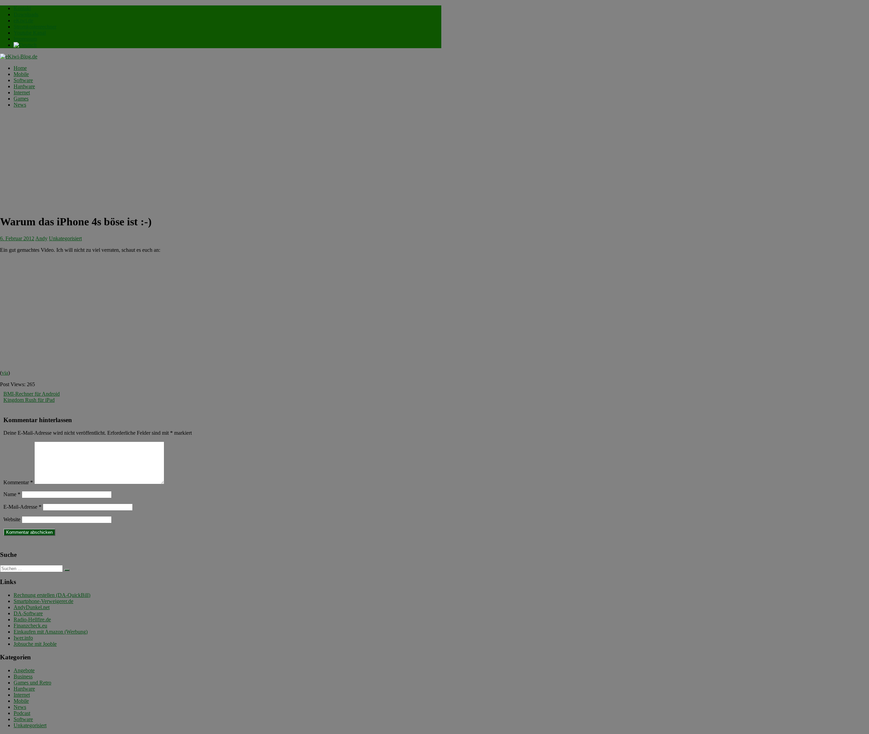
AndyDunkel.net (32, 607)
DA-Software (28, 613)
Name (11, 494)
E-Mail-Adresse (22, 507)
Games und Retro (32, 682)
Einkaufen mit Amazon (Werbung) (51, 632)
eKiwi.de (23, 20)
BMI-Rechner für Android (31, 394)
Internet (22, 92)
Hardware (24, 86)
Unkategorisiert (65, 238)
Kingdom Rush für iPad (29, 400)
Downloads (26, 14)
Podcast (22, 713)
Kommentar (18, 482)
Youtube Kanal (30, 33)
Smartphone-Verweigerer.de (43, 601)
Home (20, 68)
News (20, 105)
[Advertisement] (220, 160)
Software (23, 80)
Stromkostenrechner (35, 27)
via (5, 373)
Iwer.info (23, 638)
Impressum (25, 39)
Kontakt (22, 8)
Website (11, 519)
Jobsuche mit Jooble (35, 644)
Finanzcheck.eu (30, 625)
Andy (41, 238)
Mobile (21, 74)
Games (21, 98)
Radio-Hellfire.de (32, 619)
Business (23, 676)
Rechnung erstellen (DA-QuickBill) (52, 595)
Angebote (24, 670)
